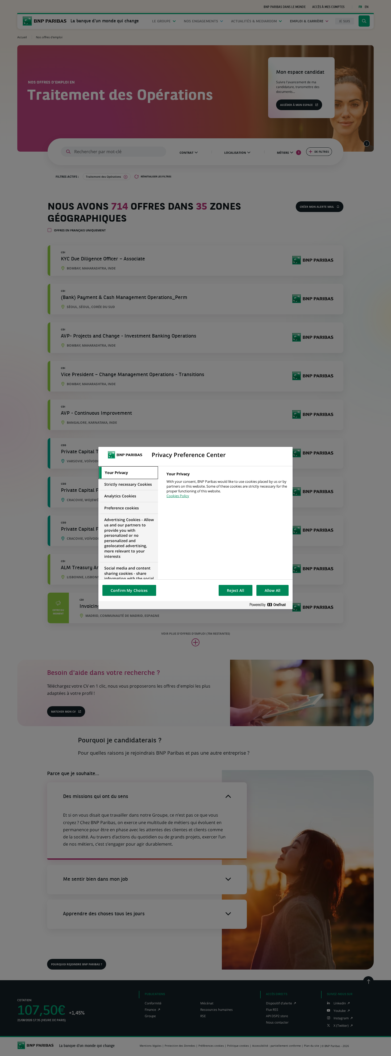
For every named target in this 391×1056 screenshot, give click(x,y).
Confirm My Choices (129, 590)
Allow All (272, 590)
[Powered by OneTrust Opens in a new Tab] (269, 605)
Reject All (235, 590)
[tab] (128, 473)
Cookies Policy (178, 495)
